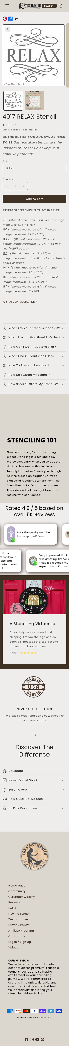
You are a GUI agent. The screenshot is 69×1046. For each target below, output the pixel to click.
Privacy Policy (18, 925)
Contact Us (16, 936)
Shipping (7, 130)
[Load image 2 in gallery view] (34, 100)
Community (16, 891)
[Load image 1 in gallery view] (13, 100)
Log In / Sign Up (19, 942)
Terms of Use (18, 919)
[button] (7, 6)
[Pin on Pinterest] (5, 19)
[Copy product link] (16, 19)
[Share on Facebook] (10, 19)
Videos (13, 947)
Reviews (14, 902)
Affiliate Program (21, 931)
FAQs (12, 908)
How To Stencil (19, 914)
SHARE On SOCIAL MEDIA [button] (22, 302)
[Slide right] (42, 735)
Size (5, 161)
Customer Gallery (21, 897)
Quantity (8, 179)
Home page (16, 885)
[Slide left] (27, 735)
